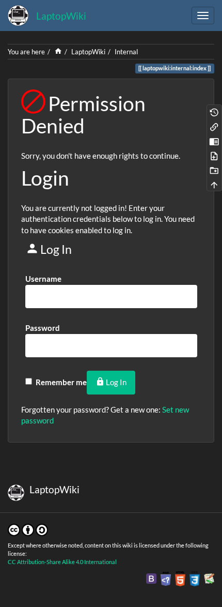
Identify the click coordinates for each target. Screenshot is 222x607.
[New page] (214, 155)
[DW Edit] (214, 140)
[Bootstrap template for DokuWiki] (151, 578)
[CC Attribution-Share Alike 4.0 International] (28, 529)
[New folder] (214, 169)
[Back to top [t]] (214, 184)
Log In (116, 382)
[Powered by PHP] (166, 578)
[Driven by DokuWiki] (209, 578)
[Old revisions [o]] (214, 111)
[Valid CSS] (194, 578)
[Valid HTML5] (180, 578)
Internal (126, 52)
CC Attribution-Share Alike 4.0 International (62, 561)
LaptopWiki (88, 52)
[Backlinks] (214, 126)
